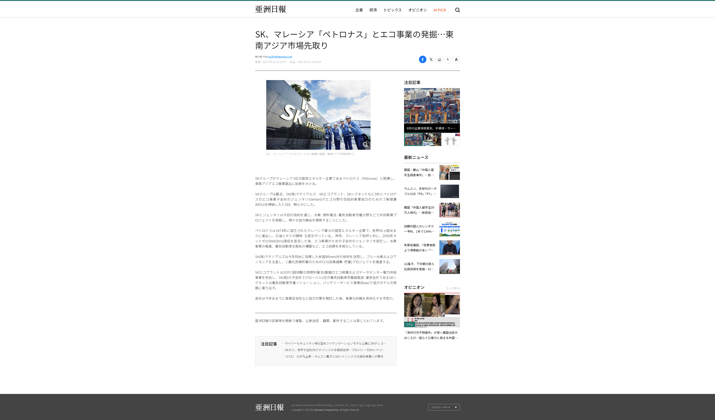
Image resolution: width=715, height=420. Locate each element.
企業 (359, 10)
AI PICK (439, 10)
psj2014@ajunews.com (280, 56)
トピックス (392, 10)
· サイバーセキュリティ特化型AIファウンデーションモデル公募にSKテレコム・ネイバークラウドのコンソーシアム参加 (335, 343)
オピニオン (417, 10)
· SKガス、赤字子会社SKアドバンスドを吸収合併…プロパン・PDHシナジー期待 (335, 350)
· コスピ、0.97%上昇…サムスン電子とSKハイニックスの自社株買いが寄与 (333, 356)
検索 (457, 10)
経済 (373, 10)
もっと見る (452, 288)
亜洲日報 (270, 9)
